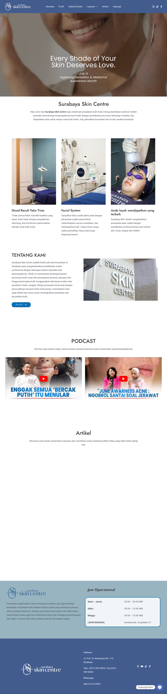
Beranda (50, 6)
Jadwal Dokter (75, 6)
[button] (96, 6)
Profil (61, 6)
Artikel (105, 6)
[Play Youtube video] (43, 378)
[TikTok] (157, 6)
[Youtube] (142, 666)
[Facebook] (161, 6)
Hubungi (117, 6)
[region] (83, 55)
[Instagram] (153, 6)
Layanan (91, 6)
